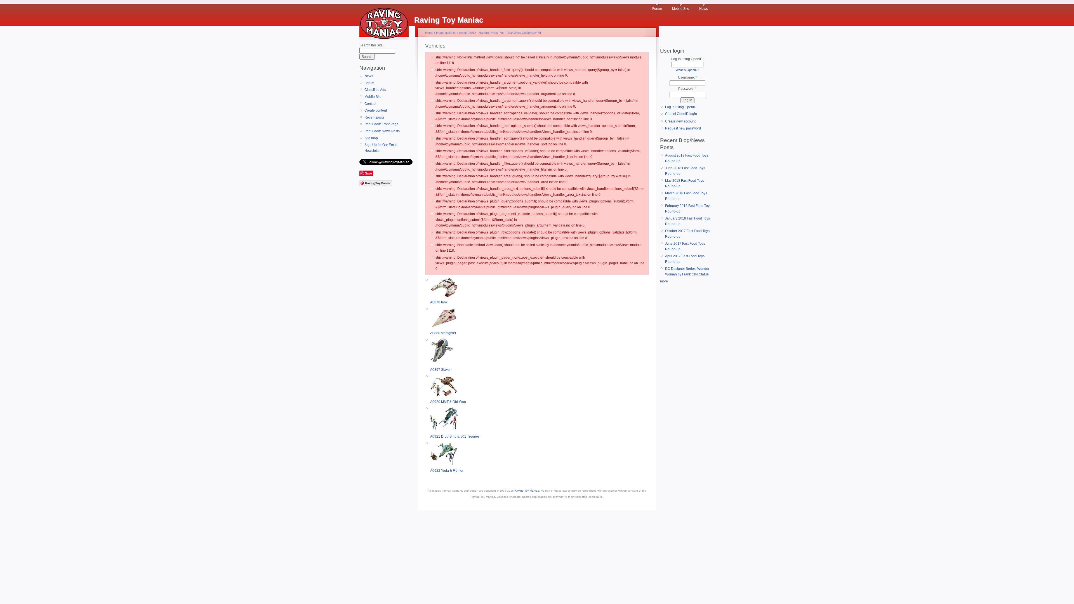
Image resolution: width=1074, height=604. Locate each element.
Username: (687, 77)
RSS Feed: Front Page (381, 124)
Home (429, 32)
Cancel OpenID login (681, 114)
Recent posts (374, 117)
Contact (370, 104)
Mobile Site (680, 9)
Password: (687, 89)
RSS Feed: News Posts (382, 131)
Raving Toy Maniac (527, 490)
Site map (371, 138)
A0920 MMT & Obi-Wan (448, 402)
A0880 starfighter (443, 333)
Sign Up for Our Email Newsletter (380, 147)
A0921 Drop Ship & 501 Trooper (454, 436)
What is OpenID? (687, 70)
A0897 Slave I (440, 370)
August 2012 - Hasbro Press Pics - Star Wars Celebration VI (500, 32)
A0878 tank (438, 302)
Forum (657, 9)
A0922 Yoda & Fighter (446, 471)
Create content (375, 110)
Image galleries (446, 32)
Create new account (680, 121)
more (664, 281)
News (703, 9)
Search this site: (371, 45)
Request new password (683, 128)
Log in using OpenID (680, 107)
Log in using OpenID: (687, 59)
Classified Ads (375, 90)
